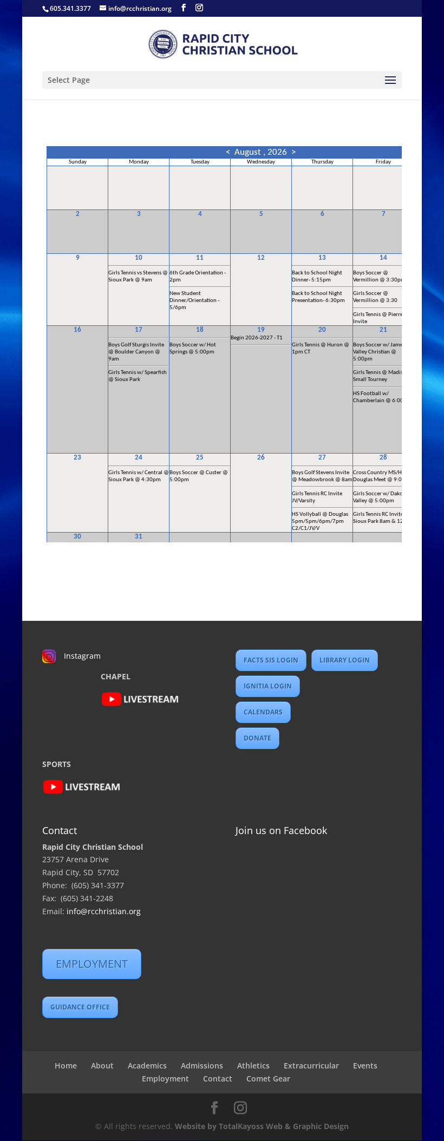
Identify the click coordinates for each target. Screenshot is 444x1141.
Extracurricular (311, 1065)
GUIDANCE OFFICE (80, 1007)
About (102, 1065)
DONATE (257, 738)
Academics (147, 1065)
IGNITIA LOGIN (268, 686)
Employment (165, 1078)
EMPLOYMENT (92, 963)
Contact (217, 1078)
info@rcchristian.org (104, 911)
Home (66, 1065)
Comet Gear (268, 1078)
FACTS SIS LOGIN (271, 660)
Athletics (253, 1065)
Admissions (202, 1065)
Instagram (82, 656)
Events (365, 1065)
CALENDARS (263, 712)
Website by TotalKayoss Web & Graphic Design (262, 1126)
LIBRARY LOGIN (344, 660)
